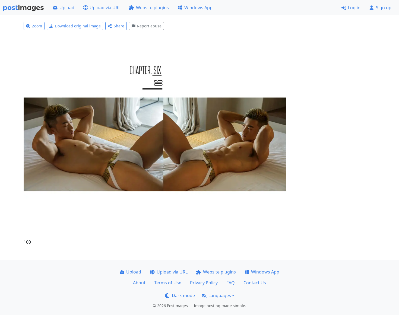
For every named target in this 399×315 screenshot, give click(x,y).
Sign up (383, 8)
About (139, 283)
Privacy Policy (204, 283)
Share (119, 25)
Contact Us (254, 283)
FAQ (230, 283)
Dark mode (183, 295)
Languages (219, 295)
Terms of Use (167, 283)
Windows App (198, 8)
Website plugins (152, 8)
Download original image (78, 25)
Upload (66, 8)
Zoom (37, 25)
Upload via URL (105, 8)
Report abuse (149, 25)
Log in (354, 8)
